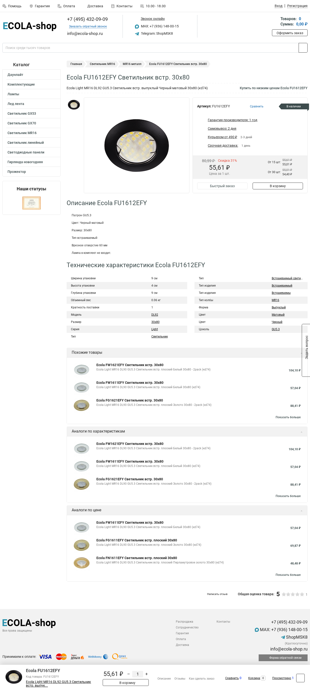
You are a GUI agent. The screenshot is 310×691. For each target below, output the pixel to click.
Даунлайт (15, 75)
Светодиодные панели (26, 152)
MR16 (275, 300)
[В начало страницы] (300, 678)
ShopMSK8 (296, 637)
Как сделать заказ (201, 678)
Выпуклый (279, 307)
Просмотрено (281, 678)
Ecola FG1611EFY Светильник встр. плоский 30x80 (136, 540)
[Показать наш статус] (31, 203)
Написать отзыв (217, 594)
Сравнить (232, 678)
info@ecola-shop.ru (288, 648)
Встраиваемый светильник (290, 278)
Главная (76, 64)
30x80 (155, 322)
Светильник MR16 (22, 133)
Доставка (95, 6)
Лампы (13, 94)
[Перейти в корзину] (275, 22)
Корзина (254, 678)
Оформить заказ (290, 33)
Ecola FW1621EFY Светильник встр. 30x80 (129, 365)
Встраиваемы (281, 293)
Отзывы (179, 678)
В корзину (278, 186)
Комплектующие (21, 84)
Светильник (159, 336)
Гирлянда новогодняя (25, 162)
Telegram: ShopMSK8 (156, 33)
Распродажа (184, 621)
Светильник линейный (26, 143)
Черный (277, 322)
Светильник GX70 (22, 123)
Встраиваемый (282, 285)
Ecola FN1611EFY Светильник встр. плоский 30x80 (136, 558)
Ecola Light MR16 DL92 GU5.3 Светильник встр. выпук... (58, 683)
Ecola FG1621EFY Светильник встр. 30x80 (129, 400)
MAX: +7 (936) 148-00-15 (159, 26)
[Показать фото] (74, 104)
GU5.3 (276, 329)
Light (154, 329)
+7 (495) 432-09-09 (87, 19)
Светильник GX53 (22, 113)
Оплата (69, 6)
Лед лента (16, 104)
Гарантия (42, 6)
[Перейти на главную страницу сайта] (29, 26)
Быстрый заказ (222, 186)
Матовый (278, 314)
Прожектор (17, 172)
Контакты (124, 6)
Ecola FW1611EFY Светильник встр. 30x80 (129, 383)
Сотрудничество (187, 627)
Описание (164, 678)
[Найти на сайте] (303, 48)
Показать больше (288, 417)
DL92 (154, 314)
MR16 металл (132, 64)
